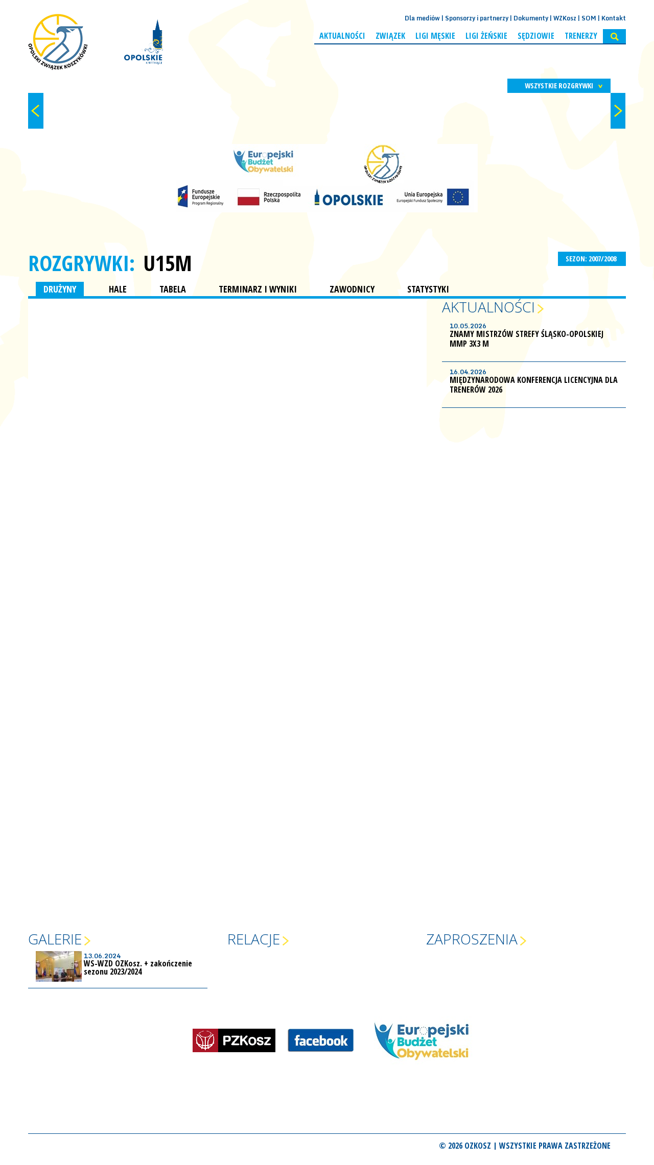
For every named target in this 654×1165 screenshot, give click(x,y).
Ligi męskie (435, 35)
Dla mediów (422, 18)
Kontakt (613, 18)
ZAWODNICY (352, 289)
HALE (118, 289)
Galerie (55, 939)
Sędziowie (536, 35)
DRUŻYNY (59, 289)
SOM (588, 18)
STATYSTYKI (428, 289)
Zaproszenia (472, 939)
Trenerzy (581, 35)
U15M (167, 263)
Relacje (253, 939)
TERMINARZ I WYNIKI (258, 289)
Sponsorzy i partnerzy (476, 18)
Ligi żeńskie (486, 35)
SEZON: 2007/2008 (592, 258)
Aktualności (342, 35)
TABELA (172, 289)
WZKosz (564, 18)
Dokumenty (530, 18)
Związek (390, 35)
